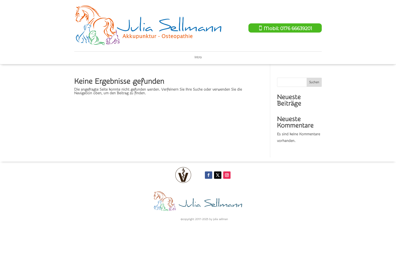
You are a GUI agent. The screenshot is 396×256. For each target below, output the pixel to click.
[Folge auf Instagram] (227, 175)
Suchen (314, 82)
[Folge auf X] (217, 175)
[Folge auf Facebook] (208, 175)
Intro (198, 57)
